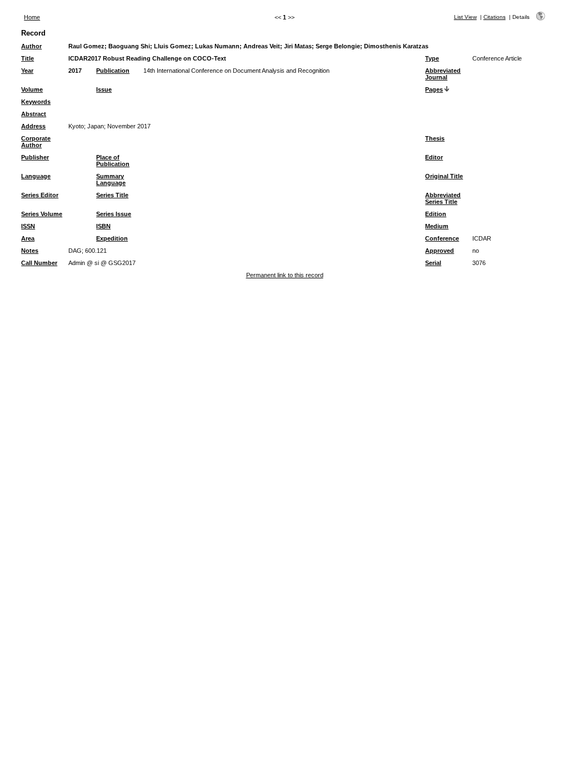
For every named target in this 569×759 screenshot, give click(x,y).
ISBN (103, 226)
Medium (436, 226)
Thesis (435, 138)
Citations (494, 17)
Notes (29, 250)
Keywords (36, 101)
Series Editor (39, 195)
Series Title (112, 195)
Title (27, 58)
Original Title (444, 176)
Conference (442, 238)
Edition (435, 214)
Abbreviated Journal (443, 74)
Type (432, 58)
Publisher (35, 157)
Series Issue (113, 214)
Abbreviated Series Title (443, 198)
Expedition (112, 238)
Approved (439, 250)
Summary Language (111, 179)
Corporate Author (36, 141)
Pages (434, 89)
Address (33, 126)
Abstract (33, 114)
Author (31, 46)
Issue (104, 89)
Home (32, 17)
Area (27, 238)
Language (36, 176)
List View (465, 17)
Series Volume (41, 214)
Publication (112, 70)
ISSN (28, 226)
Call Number (39, 262)
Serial (433, 262)
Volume (32, 89)
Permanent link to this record (284, 275)
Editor (434, 157)
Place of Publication (112, 160)
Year (27, 70)
